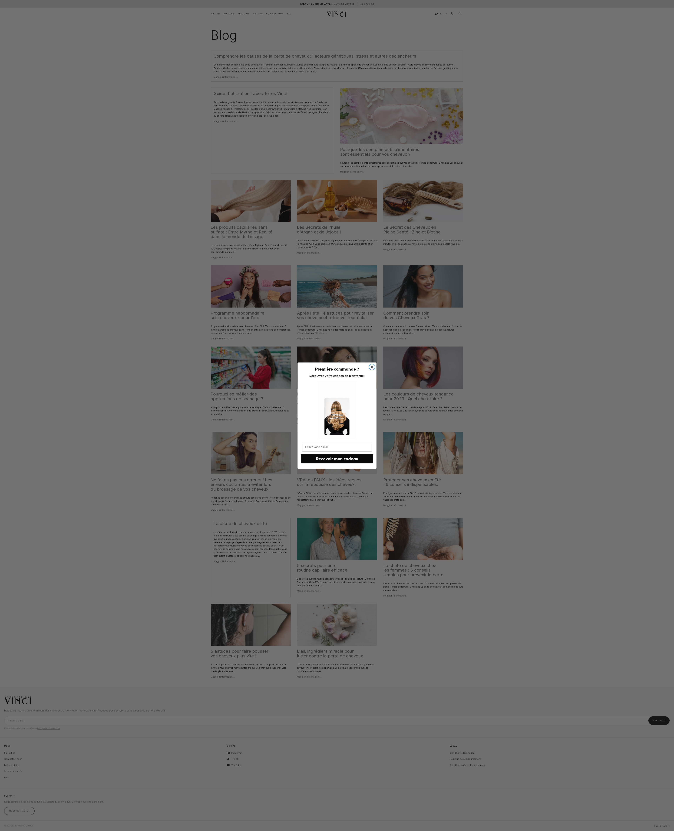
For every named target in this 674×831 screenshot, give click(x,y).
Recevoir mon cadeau (337, 458)
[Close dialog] (372, 367)
